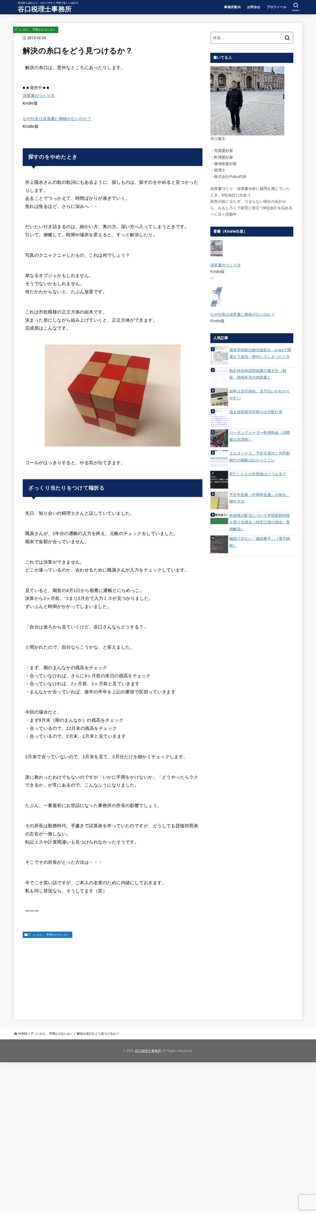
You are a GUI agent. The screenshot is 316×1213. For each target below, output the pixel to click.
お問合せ (253, 7)
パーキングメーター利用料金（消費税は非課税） (259, 436)
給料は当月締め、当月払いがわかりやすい (259, 394)
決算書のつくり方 (39, 95)
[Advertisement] (112, 976)
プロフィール (276, 7)
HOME (22, 1033)
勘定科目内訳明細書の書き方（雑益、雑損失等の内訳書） (257, 374)
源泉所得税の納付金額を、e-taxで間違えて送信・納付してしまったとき (260, 353)
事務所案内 (232, 7)
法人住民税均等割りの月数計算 (255, 412)
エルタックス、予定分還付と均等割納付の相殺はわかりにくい (259, 456)
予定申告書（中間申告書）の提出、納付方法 (259, 498)
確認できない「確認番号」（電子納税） (259, 542)
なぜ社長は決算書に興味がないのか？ (57, 118)
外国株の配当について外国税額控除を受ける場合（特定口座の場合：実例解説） (259, 522)
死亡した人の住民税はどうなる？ (257, 474)
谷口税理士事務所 (45, 9)
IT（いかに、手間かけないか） (36, 29)
